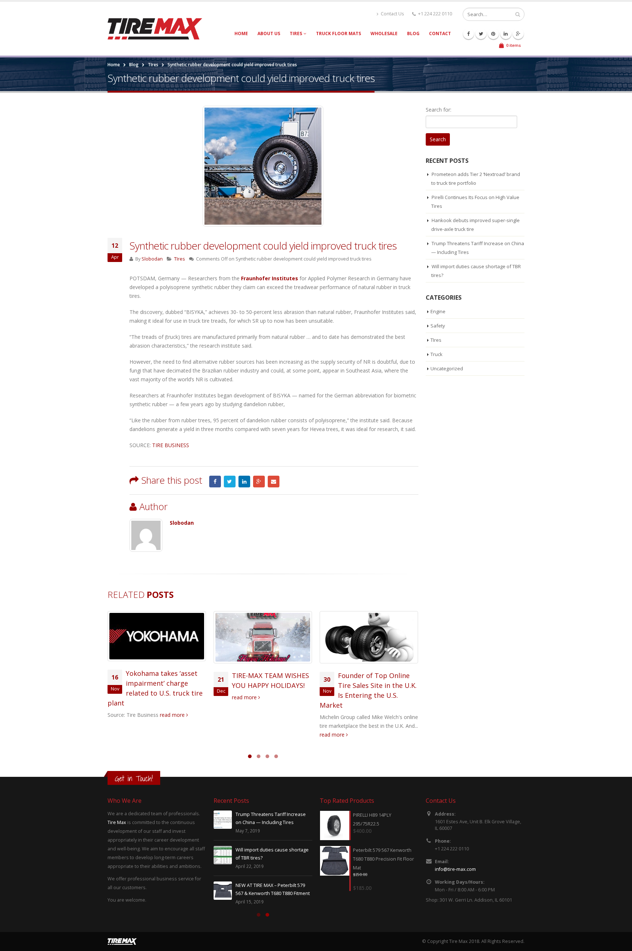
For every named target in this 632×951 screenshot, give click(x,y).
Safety (437, 325)
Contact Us (392, 14)
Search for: (438, 109)
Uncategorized (446, 368)
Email (273, 481)
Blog (413, 33)
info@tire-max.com (455, 869)
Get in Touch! (134, 778)
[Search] (518, 14)
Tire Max (117, 822)
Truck (436, 354)
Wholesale (384, 33)
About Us (268, 33)
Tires (296, 33)
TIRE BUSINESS (170, 445)
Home (241, 33)
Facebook (215, 481)
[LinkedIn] (505, 33)
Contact (440, 33)
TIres (153, 64)
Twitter (230, 481)
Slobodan (152, 259)
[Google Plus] (518, 33)
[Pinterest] (493, 33)
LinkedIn (244, 481)
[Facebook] (468, 33)
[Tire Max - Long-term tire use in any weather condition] (155, 28)
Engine (437, 311)
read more (173, 714)
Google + (259, 481)
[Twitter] (480, 33)
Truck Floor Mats (338, 33)
